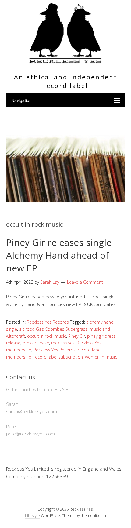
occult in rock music (46, 336)
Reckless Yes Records (48, 322)
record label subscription (58, 357)
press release (36, 343)
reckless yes (63, 343)
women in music (101, 357)
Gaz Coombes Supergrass (61, 329)
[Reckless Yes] (65, 60)
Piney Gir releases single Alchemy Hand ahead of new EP (59, 255)
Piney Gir (76, 336)
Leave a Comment (85, 282)
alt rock (26, 329)
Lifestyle (32, 515)
